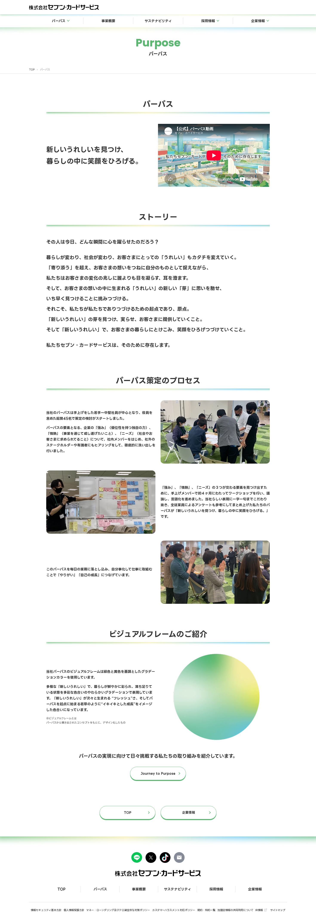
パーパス (100, 889)
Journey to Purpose (158, 773)
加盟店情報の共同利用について (235, 910)
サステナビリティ (158, 21)
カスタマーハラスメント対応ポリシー (173, 910)
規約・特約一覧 (206, 910)
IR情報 (259, 910)
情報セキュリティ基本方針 (46, 910)
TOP (32, 69)
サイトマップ (277, 910)
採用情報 (216, 889)
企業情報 (188, 812)
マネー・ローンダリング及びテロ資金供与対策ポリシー (118, 910)
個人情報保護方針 (74, 910)
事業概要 (108, 21)
